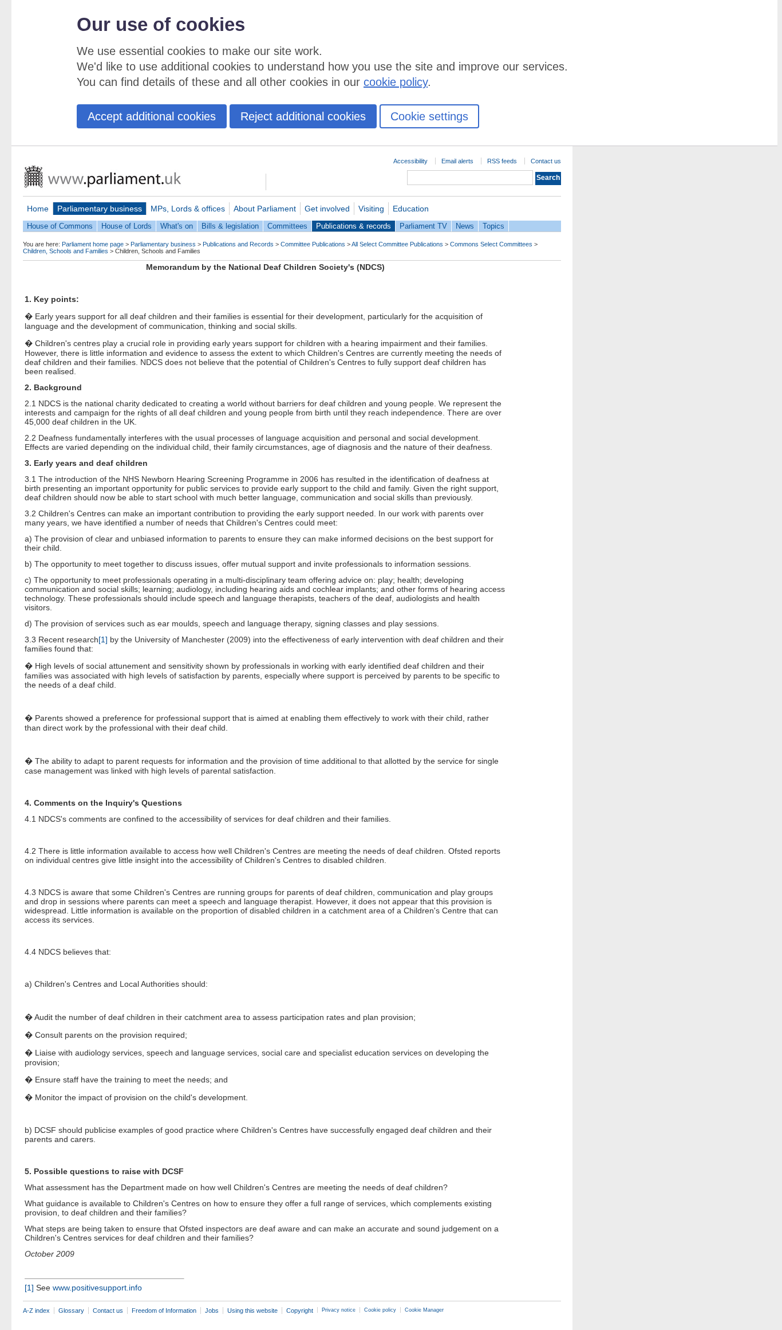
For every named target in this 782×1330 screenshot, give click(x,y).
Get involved (327, 208)
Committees (287, 226)
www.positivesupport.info (97, 1287)
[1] (103, 639)
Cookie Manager (424, 1310)
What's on (176, 226)
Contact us (546, 161)
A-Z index (36, 1310)
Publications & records (353, 226)
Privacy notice (339, 1310)
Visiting (371, 208)
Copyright (299, 1310)
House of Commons (60, 226)
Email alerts (457, 161)
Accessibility (410, 161)
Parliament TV (423, 226)
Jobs (212, 1310)
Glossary (71, 1310)
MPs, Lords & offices (188, 208)
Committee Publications (313, 244)
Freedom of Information (164, 1310)
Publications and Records (238, 244)
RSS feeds (502, 161)
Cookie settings (429, 116)
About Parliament (265, 208)
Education (411, 208)
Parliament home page (93, 244)
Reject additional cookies (303, 116)
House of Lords (126, 226)
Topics (493, 226)
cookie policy (396, 82)
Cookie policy (380, 1310)
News (465, 226)
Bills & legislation (230, 226)
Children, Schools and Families (65, 251)
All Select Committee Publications (397, 244)
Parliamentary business (99, 208)
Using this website (252, 1310)
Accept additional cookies (152, 116)
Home (38, 208)
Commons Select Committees (491, 244)
